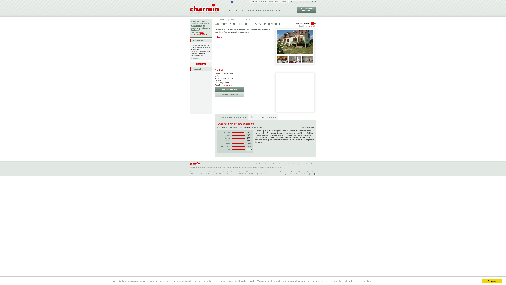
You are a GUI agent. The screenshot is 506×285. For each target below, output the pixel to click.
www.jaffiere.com (227, 85)
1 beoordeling (312, 26)
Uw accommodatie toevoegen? (307, 10)
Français (264, 1)
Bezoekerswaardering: (306, 23)
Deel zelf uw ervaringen (263, 117)
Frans (219, 35)
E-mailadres (195, 58)
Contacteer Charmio (307, 1)
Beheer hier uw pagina (295, 164)
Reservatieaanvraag (229, 89)
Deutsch (276, 1)
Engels (219, 37)
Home (293, 1)
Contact (313, 164)
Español (283, 1)
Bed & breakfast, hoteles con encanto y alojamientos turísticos (281, 174)
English (270, 1)
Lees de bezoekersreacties (231, 117)
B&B (224, 20)
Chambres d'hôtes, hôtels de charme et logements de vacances (258, 172)
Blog (307, 164)
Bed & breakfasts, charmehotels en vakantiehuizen (206, 172)
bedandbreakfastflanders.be (261, 164)
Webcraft (246, 164)
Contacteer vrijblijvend (229, 95)
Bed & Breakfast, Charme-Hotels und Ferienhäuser (232, 174)
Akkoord (492, 280)
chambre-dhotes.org (279, 164)
